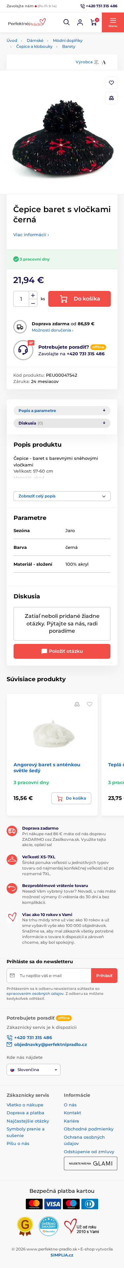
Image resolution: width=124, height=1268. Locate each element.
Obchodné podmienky (88, 1128)
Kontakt (72, 1112)
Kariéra (71, 1121)
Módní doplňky (68, 40)
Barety (68, 46)
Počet (21, 299)
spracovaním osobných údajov (35, 993)
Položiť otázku (65, 651)
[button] (66, 22)
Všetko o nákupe (25, 1104)
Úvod (12, 40)
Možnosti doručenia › (52, 330)
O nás (70, 1104)
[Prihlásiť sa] (80, 22)
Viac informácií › (31, 234)
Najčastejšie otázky (28, 1121)
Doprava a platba (25, 1112)
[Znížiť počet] (33, 303)
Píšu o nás (18, 1143)
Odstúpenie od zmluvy (89, 1151)
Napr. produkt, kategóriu (48, 55)
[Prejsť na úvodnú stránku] (26, 22)
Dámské (35, 40)
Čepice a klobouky (34, 46)
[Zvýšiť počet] (33, 295)
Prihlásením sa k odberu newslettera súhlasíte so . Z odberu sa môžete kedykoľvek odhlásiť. (55, 993)
